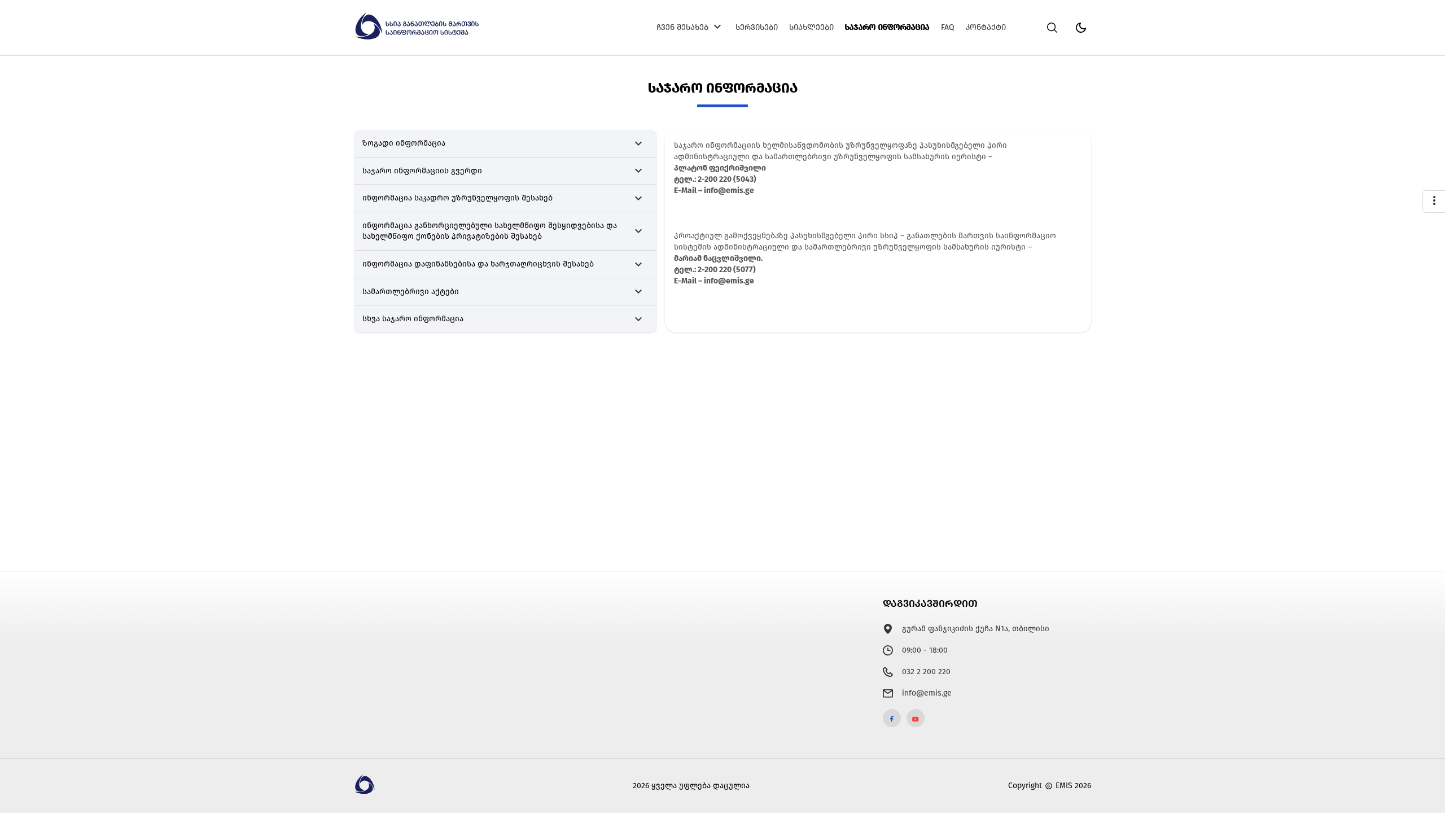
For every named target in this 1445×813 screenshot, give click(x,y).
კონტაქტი (986, 27)
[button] (505, 144)
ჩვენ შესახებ (682, 27)
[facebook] (892, 718)
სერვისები (756, 27)
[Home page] (418, 37)
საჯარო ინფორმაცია (887, 27)
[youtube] (916, 718)
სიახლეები (811, 27)
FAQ (947, 27)
